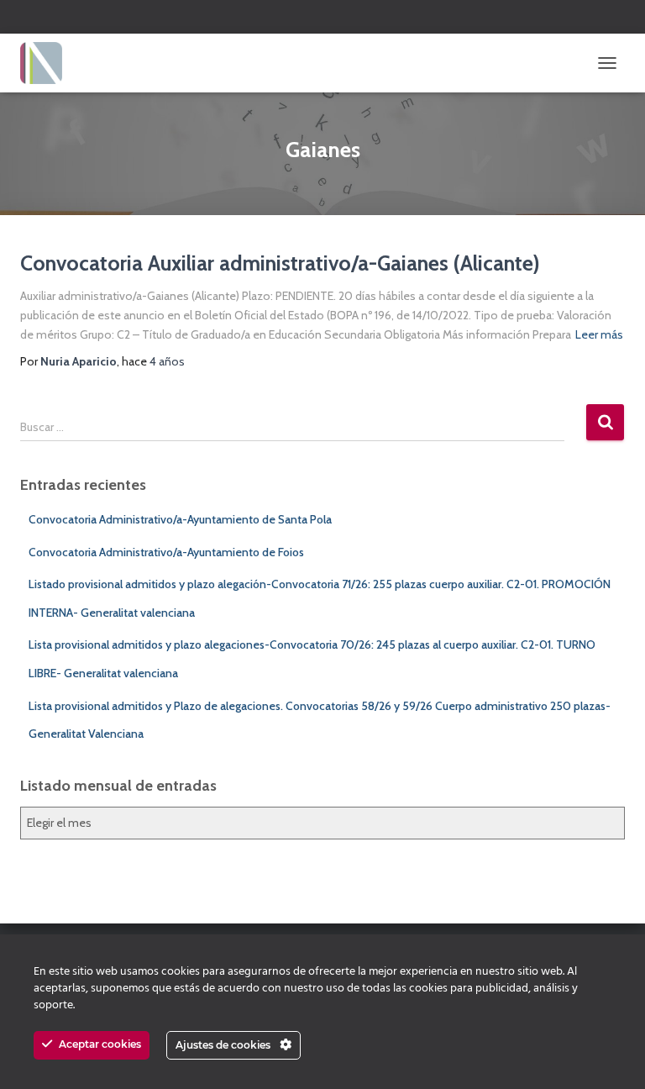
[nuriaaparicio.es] (47, 63)
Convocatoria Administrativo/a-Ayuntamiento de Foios (166, 552)
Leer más (599, 334)
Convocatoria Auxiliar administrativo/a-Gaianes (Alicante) (280, 263)
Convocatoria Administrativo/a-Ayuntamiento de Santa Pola (180, 519)
